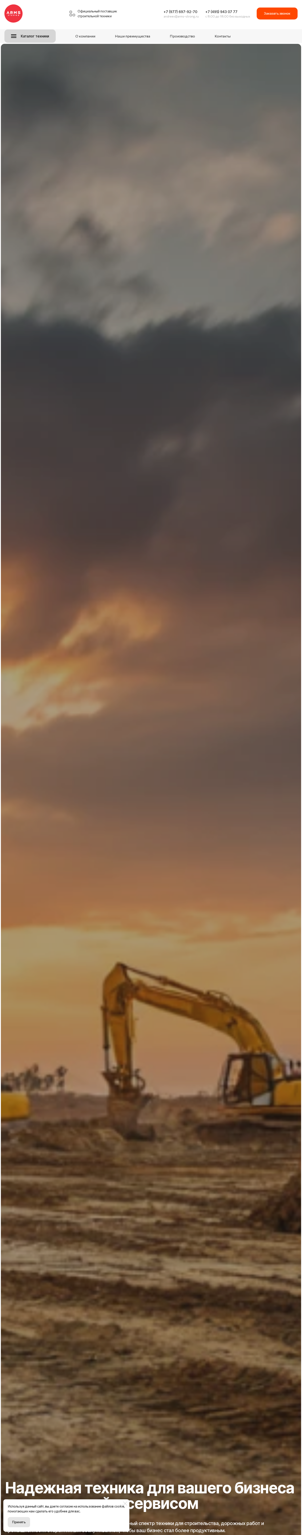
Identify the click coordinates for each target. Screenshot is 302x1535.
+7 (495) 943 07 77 (221, 12)
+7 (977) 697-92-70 (180, 12)
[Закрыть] (125, 1504)
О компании (85, 36)
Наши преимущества (132, 36)
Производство (182, 36)
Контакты (223, 36)
